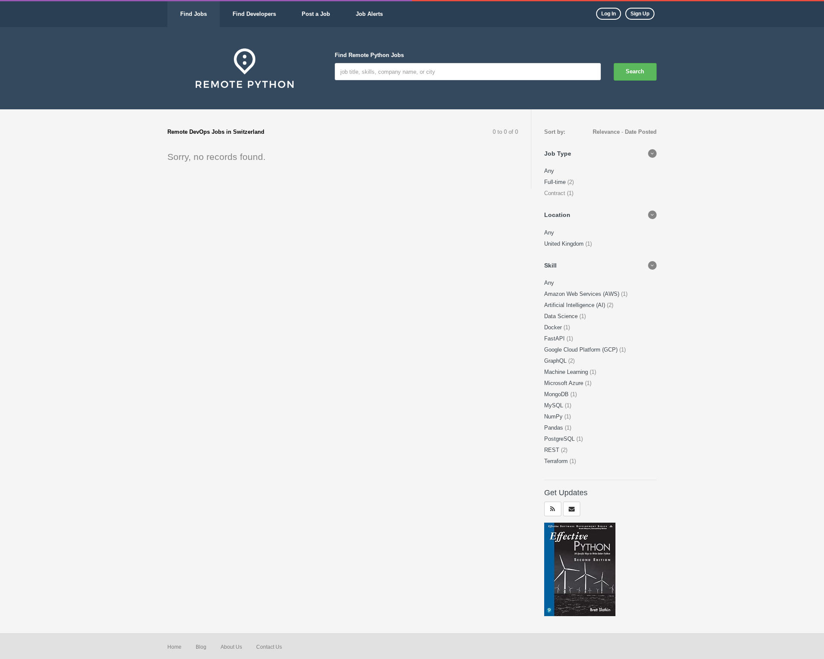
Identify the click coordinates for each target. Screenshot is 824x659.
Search (635, 71)
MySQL (554, 405)
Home (174, 647)
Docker (553, 327)
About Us (231, 647)
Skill (550, 265)
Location (557, 214)
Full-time (555, 182)
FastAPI (555, 338)
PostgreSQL (560, 439)
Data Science (561, 316)
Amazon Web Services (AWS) (582, 294)
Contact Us (269, 647)
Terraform (557, 461)
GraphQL (556, 361)
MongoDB (557, 394)
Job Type (557, 153)
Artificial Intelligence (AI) (575, 305)
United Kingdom (564, 244)
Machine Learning (567, 372)
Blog (201, 647)
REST (552, 450)
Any (549, 171)
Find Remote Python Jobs (369, 55)
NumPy (554, 416)
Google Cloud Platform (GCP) (581, 349)
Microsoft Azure (564, 383)
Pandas (554, 427)
